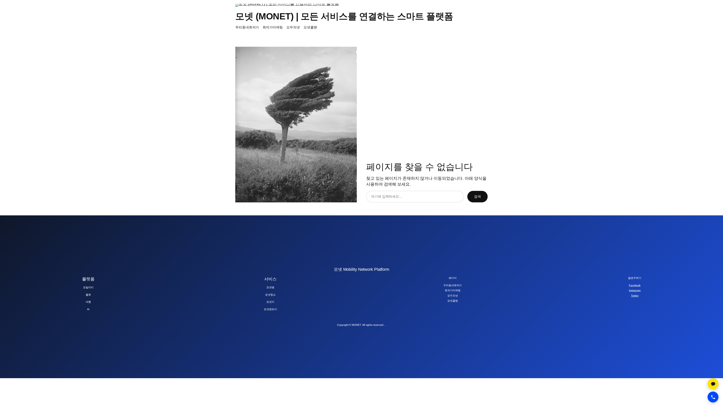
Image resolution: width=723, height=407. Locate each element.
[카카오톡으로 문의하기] (713, 383)
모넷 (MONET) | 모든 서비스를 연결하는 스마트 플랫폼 (344, 16)
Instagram (635, 290)
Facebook (635, 285)
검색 (477, 196)
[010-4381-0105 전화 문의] (713, 397)
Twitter (635, 295)
